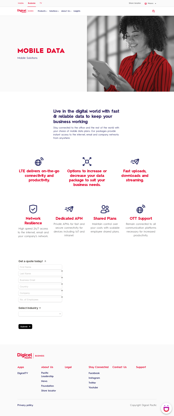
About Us (65, 11)
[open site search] (154, 11)
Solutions (53, 11)
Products (42, 11)
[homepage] (25, 12)
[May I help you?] (166, 408)
